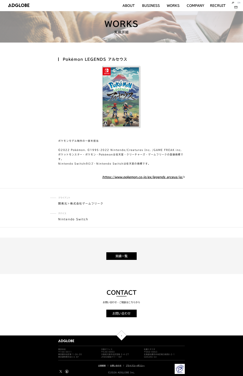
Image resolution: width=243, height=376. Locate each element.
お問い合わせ (121, 313)
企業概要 (102, 366)
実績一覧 (121, 256)
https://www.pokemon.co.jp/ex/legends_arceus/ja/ (142, 177)
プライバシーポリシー (135, 366)
